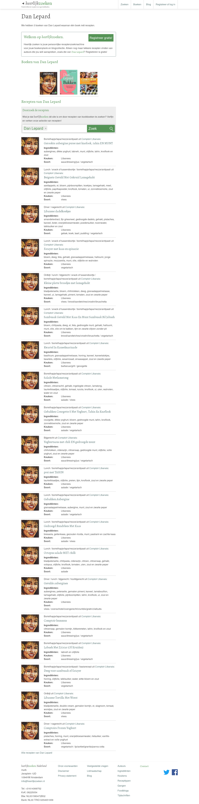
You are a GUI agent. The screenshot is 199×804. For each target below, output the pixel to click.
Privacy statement (67, 775)
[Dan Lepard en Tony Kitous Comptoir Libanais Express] (88, 94)
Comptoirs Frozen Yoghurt (60, 728)
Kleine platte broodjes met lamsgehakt (67, 283)
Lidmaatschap (94, 771)
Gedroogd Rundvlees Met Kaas (62, 526)
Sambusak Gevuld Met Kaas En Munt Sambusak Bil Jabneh (79, 317)
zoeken (38, 3)
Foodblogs (123, 790)
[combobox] (54, 127)
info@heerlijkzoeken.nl (33, 781)
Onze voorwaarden (68, 766)
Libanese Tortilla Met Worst (61, 698)
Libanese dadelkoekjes (57, 211)
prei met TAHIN (54, 472)
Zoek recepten (95, 129)
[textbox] (49, 128)
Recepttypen (124, 780)
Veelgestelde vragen (97, 766)
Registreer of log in (165, 4)
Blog (148, 4)
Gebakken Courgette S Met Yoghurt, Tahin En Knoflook (77, 412)
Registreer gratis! (101, 38)
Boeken (137, 4)
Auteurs (122, 766)
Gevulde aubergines (56, 583)
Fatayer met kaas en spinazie (61, 249)
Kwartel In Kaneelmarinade (60, 347)
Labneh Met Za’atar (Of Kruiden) (63, 647)
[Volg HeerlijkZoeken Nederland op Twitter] (166, 773)
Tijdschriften (124, 795)
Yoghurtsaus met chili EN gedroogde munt (69, 442)
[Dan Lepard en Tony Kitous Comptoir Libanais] (49, 94)
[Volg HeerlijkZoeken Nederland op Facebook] (175, 773)
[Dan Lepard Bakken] (69, 94)
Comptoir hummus (55, 621)
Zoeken (124, 4)
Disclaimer (63, 771)
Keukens (122, 775)
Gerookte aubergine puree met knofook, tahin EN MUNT (78, 143)
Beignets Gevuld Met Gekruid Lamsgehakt (69, 177)
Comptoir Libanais (90, 139)
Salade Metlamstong (56, 378)
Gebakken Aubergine (56, 499)
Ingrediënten (124, 771)
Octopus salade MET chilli (60, 553)
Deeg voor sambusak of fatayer (62, 671)
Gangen (122, 785)
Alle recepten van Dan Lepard (36, 752)
